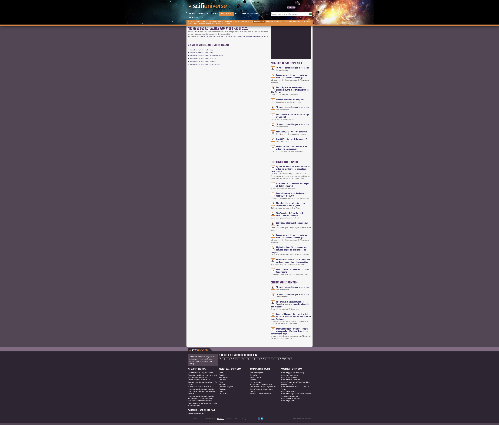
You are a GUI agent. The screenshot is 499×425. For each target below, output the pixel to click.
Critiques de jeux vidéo (196, 21)
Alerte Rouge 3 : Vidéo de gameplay (291, 131)
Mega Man (222, 384)
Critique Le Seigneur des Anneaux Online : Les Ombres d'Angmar (296, 395)
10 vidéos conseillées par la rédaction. (293, 124)
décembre (264, 36)
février (208, 36)
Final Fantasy (223, 377)
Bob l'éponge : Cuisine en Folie (261, 384)
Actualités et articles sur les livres (202, 53)
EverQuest (222, 389)
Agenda (227, 24)
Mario (221, 373)
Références (219, 24)
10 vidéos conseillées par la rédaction (292, 67)
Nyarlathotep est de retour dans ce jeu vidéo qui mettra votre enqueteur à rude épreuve (290, 169)
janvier (203, 36)
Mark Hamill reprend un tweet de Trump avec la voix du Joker (290, 204)
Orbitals (253, 391)
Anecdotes (210, 24)
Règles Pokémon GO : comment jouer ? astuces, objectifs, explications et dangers (290, 250)
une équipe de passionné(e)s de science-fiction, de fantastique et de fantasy (201, 361)
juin (226, 36)
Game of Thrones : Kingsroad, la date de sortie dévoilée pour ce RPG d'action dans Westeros (291, 316)
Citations (202, 24)
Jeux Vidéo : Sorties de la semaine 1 (291, 139)
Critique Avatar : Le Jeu (289, 375)
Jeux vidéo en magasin (233, 21)
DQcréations (220, 419)
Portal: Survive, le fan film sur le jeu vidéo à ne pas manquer (291, 147)
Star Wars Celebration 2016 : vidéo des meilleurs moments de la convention (293, 260)
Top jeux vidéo (259, 21)
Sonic (221, 382)
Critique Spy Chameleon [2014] (292, 373)
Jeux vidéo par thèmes (274, 21)
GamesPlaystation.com (196, 413)
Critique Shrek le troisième (290, 398)
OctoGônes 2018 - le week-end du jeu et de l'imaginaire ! (292, 184)
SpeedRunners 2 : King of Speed (261, 389)
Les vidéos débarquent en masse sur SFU (292, 224)
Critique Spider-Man (288, 401)
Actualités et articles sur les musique (203, 58)
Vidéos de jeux (247, 21)
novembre (256, 36)
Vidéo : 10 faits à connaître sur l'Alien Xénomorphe (292, 270)
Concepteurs (287, 21)
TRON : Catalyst (255, 377)
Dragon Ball (223, 394)
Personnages (298, 21)
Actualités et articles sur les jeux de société (205, 64)
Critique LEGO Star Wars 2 (290, 380)
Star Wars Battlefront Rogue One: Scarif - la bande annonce (291, 214)
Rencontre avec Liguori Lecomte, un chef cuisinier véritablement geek (291, 76)
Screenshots (192, 24)
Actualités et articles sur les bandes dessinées (206, 55)
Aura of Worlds (255, 382)
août (235, 36)
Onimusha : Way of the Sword (260, 394)
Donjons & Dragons (226, 387)
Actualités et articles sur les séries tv (203, 61)
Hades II (253, 380)
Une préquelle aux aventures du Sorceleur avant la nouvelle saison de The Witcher (290, 90)
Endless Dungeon (256, 373)
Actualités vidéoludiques (214, 21)
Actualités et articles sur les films (201, 50)
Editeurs (307, 21)
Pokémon (222, 380)
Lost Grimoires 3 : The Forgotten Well (263, 387)
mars (214, 36)
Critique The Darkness (289, 377)
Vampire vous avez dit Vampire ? (290, 99)
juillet (230, 36)
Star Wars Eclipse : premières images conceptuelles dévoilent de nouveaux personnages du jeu (289, 331)
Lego (221, 391)
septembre (241, 36)
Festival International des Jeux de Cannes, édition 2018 (291, 194)
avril (218, 36)
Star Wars (222, 375)
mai (222, 36)
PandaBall (254, 375)
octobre (249, 36)
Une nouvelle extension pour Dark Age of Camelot (292, 115)
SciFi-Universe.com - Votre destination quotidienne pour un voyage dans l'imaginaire (208, 6)
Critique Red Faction (288, 391)
